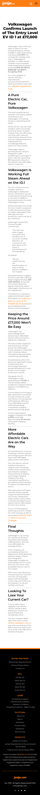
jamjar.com (23, 754)
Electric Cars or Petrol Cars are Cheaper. (20, 518)
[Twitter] (21, 790)
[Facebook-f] (18, 790)
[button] (36, 3)
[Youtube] (25, 790)
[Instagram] (15, 790)
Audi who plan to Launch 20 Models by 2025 (19, 301)
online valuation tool (18, 623)
